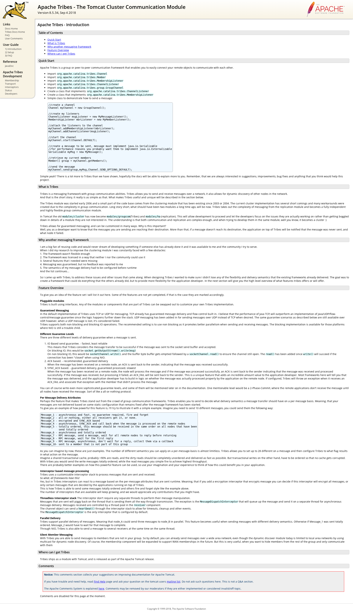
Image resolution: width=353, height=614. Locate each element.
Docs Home (11, 28)
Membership (12, 80)
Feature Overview (58, 50)
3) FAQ (8, 55)
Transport (10, 83)
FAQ (7, 35)
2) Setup (9, 52)
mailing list (173, 581)
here (101, 588)
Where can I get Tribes (61, 53)
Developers (11, 93)
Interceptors (12, 87)
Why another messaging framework (69, 46)
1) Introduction (13, 49)
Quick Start (54, 39)
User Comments (14, 38)
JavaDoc (9, 66)
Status (8, 90)
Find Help (100, 581)
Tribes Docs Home (15, 31)
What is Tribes (56, 43)
